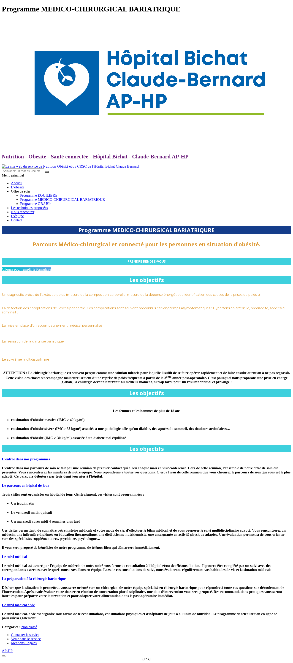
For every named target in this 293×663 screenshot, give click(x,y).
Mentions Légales (24, 643)
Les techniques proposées (29, 208)
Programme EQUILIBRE (38, 195)
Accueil (16, 183)
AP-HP (7, 651)
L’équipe (17, 216)
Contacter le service (25, 635)
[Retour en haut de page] (3, 656)
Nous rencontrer (22, 212)
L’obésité (17, 187)
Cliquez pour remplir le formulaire (26, 269)
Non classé (29, 627)
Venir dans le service (26, 639)
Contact (16, 220)
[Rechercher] (47, 172)
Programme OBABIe (35, 204)
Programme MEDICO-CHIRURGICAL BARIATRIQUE (62, 199)
